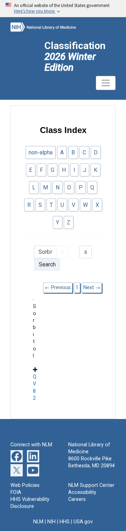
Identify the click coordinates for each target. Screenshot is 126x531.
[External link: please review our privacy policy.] (16, 456)
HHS (64, 522)
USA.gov (83, 522)
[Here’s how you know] (63, 8)
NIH (51, 522)
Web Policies (25, 485)
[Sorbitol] (33, 299)
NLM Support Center (91, 485)
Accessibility (82, 492)
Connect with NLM (31, 445)
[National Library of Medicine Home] (48, 26)
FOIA (15, 492)
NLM (38, 522)
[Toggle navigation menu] (105, 83)
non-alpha (40, 152)
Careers (77, 499)
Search (47, 264)
